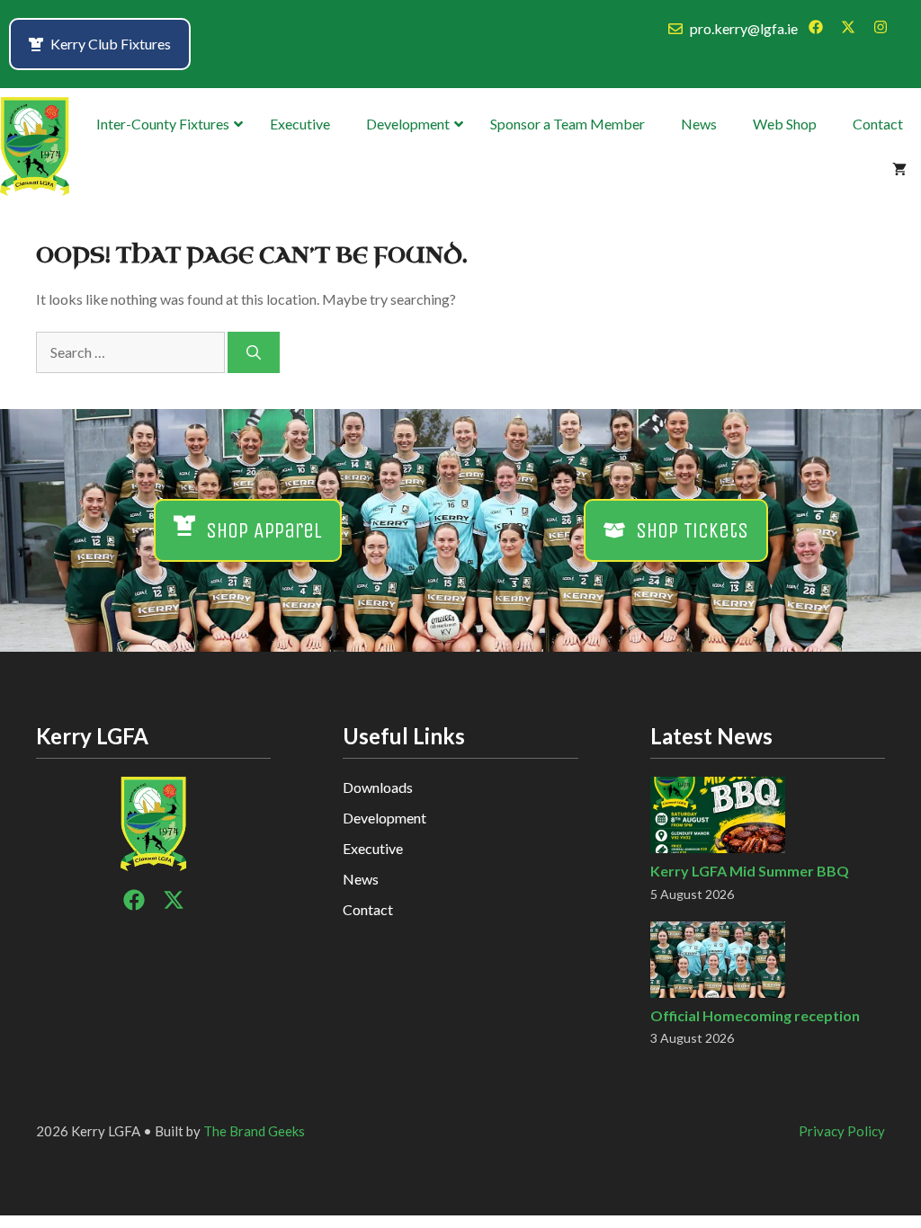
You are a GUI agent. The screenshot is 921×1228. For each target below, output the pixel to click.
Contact (368, 909)
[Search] (254, 352)
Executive (373, 848)
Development (384, 817)
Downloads (378, 787)
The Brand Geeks (254, 1131)
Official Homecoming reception (755, 1015)
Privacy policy (842, 1131)
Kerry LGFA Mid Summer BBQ (749, 870)
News (361, 878)
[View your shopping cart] (899, 169)
